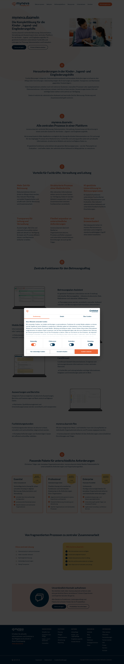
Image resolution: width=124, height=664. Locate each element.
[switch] (52, 344)
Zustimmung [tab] (36, 316)
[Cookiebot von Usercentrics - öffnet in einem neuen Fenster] (90, 311)
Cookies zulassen (86, 351)
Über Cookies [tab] (87, 316)
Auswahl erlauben (62, 351)
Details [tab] (62, 316)
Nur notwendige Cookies (37, 351)
